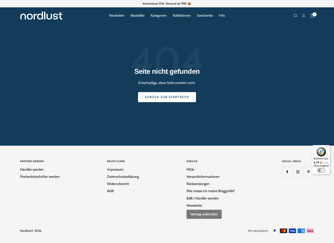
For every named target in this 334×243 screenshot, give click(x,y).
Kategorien (159, 15)
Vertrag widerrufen (204, 214)
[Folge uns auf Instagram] (298, 172)
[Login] (303, 15)
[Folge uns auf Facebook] (287, 172)
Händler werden (32, 169)
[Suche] (295, 15)
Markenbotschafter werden (40, 177)
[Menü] (327, 147)
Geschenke (205, 15)
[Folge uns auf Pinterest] (308, 172)
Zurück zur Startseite (167, 97)
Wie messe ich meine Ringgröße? (211, 191)
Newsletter (194, 205)
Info (222, 15)
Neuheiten (116, 15)
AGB (110, 191)
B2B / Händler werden (203, 198)
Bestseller (138, 15)
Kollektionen (182, 15)
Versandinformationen (203, 177)
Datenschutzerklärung (123, 177)
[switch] (321, 170)
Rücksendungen (198, 184)
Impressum (115, 169)
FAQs (190, 169)
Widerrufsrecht (118, 184)
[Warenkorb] (312, 15)
